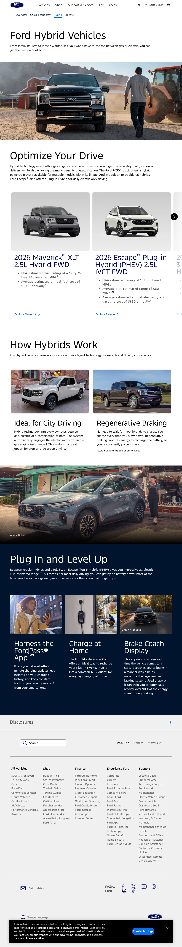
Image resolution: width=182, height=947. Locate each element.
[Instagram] (154, 886)
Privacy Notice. (35, 938)
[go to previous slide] (7, 216)
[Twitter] (133, 886)
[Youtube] (144, 886)
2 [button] (57, 276)
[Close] (167, 931)
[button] (49, 391)
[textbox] (43, 743)
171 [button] (112, 292)
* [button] (45, 285)
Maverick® (155, 743)
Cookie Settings (143, 931)
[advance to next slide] (174, 216)
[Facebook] (124, 886)
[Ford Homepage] (155, 916)
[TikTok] (133, 891)
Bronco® (138, 743)
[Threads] (124, 891)
